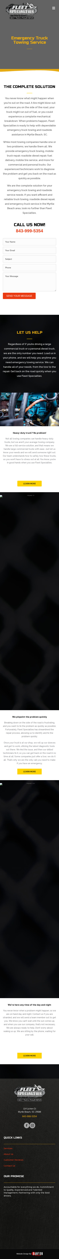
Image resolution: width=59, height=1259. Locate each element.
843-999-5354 (29, 230)
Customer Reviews (13, 1160)
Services (8, 1148)
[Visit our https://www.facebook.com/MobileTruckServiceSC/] (27, 1126)
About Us (8, 1154)
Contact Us (9, 1165)
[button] (29, 483)
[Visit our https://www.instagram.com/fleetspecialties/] (32, 1126)
